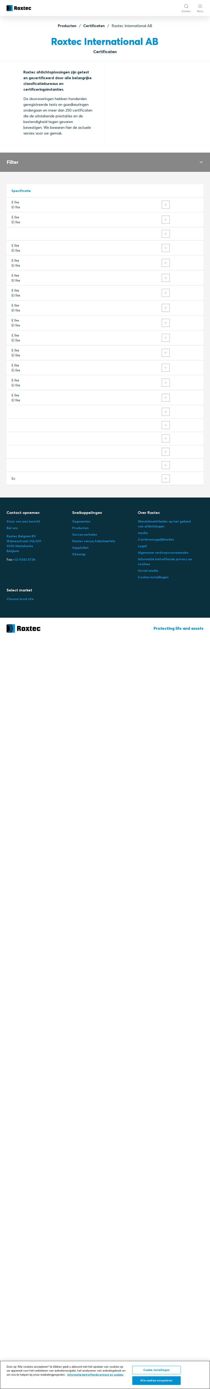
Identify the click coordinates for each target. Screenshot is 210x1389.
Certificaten (94, 25)
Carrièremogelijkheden (156, 539)
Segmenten (81, 521)
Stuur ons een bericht (23, 521)
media (143, 533)
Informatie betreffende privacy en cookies (95, 1374)
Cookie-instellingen (153, 577)
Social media (148, 570)
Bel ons (12, 528)
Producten (67, 25)
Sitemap (79, 554)
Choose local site (20, 599)
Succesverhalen (84, 534)
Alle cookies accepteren (156, 1380)
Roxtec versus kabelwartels (93, 541)
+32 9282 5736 (24, 559)
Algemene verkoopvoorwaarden (163, 552)
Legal (142, 546)
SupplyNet (80, 548)
